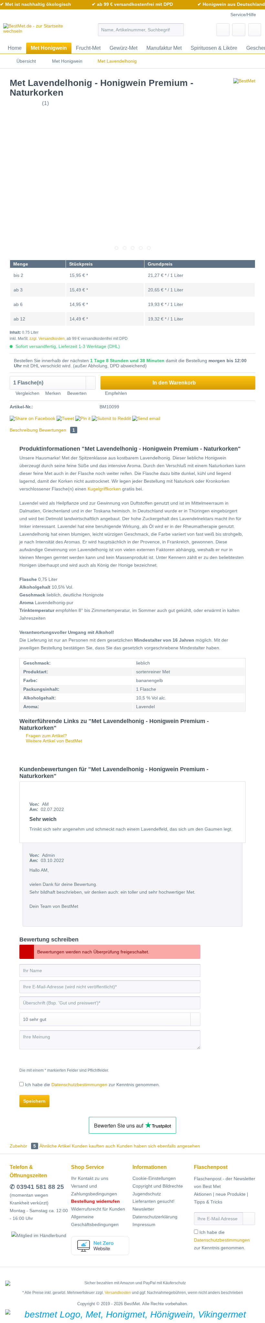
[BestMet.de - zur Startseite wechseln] (40, 31)
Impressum (143, 1224)
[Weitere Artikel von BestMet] (244, 89)
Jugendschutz (146, 1193)
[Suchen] (178, 29)
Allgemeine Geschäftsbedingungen (95, 1220)
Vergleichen (26, 393)
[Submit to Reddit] (111, 418)
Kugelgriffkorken (104, 488)
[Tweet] (65, 418)
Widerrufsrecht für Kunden (98, 1209)
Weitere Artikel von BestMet (53, 740)
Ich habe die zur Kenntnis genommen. (92, 1084)
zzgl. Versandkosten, (47, 338)
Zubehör (23, 1146)
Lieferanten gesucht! (153, 1201)
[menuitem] (141, 29)
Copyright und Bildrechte (157, 1186)
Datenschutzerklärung (154, 1216)
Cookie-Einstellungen (154, 1178)
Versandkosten (118, 1292)
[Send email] (146, 418)
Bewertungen (57, 430)
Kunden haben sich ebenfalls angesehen (158, 1146)
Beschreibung (24, 430)
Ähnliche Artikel (54, 1146)
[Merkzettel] (223, 29)
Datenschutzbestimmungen (79, 1084)
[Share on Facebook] (32, 418)
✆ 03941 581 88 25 (37, 1186)
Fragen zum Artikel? (46, 735)
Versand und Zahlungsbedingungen (94, 1189)
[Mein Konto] (238, 29)
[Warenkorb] (254, 29)
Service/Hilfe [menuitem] (243, 14)
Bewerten (77, 393)
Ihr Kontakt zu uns (89, 1178)
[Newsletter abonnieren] (249, 1218)
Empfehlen (115, 393)
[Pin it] (82, 418)
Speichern (34, 1101)
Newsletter (143, 1209)
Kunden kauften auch (93, 1146)
